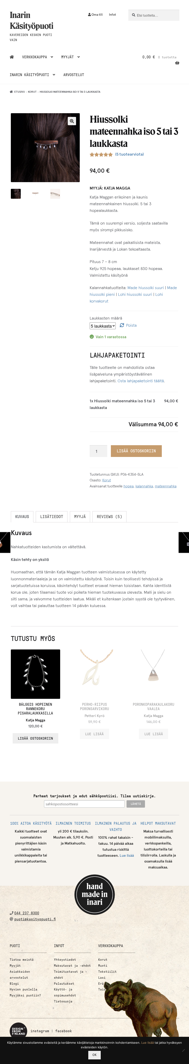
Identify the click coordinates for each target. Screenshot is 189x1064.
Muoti (102, 965)
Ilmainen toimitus (73, 823)
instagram (39, 1031)
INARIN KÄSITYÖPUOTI (29, 75)
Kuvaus (22, 516)
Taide (102, 989)
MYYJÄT (67, 57)
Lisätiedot (51, 516)
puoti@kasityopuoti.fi (35, 919)
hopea (129, 486)
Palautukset (64, 983)
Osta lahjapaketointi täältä (141, 381)
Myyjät (15, 965)
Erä (101, 983)
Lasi (102, 977)
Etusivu (19, 92)
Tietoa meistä (22, 959)
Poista (131, 325)
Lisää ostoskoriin (136, 451)
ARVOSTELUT (73, 75)
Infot (112, 14)
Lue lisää (127, 855)
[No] (183, 1050)
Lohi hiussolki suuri (135, 295)
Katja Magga (117, 188)
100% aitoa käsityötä (31, 823)
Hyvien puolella (23, 989)
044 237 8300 (26, 913)
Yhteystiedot (65, 959)
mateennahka (166, 486)
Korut (32, 92)
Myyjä (80, 516)
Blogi (14, 983)
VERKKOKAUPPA (34, 57)
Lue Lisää (94, 734)
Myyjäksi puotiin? (25, 995)
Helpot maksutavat (158, 823)
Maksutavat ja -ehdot (72, 965)
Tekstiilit (107, 971)
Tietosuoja (63, 1001)
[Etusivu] (12, 57)
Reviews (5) (109, 516)
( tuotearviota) (129, 154)
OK (94, 1055)
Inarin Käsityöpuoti (31, 20)
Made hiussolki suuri (145, 288)
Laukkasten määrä (106, 318)
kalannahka (144, 486)
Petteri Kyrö (94, 716)
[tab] (22, 516)
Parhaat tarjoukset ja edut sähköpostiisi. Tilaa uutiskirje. (94, 796)
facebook (63, 1031)
